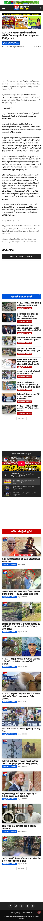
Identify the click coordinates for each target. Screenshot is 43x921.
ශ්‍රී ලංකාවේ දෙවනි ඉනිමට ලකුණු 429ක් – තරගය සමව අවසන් (29, 338)
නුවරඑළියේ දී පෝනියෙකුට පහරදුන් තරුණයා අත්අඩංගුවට (28, 350)
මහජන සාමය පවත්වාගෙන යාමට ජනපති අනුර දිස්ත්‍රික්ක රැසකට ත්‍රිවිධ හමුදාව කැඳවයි (28, 362)
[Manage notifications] (39, 912)
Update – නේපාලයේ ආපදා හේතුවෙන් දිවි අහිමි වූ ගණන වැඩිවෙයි (28, 408)
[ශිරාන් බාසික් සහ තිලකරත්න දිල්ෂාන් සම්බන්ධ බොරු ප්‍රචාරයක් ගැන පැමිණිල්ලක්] (9, 317)
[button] (3, 8)
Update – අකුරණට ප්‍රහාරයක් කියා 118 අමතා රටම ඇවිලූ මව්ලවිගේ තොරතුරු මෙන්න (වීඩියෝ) (21, 696)
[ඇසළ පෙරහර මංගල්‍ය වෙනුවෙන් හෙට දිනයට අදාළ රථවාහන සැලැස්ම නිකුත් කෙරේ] (9, 385)
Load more (21, 418)
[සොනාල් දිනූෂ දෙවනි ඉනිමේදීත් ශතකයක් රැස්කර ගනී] (9, 374)
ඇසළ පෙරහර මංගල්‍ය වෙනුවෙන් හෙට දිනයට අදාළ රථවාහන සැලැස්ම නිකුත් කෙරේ (28, 384)
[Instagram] (16, 906)
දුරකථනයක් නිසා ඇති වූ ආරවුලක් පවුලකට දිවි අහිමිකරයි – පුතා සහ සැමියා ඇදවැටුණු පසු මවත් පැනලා (21, 626)
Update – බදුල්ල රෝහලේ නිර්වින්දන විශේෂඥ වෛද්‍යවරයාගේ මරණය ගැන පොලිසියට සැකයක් (21, 661)
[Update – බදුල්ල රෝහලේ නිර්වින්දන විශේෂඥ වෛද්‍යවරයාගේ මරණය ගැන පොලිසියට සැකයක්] (21, 646)
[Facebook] (10, 906)
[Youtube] (33, 906)
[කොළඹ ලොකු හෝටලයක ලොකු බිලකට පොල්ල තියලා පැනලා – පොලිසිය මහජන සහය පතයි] (21, 579)
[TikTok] (21, 906)
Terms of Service (27, 913)
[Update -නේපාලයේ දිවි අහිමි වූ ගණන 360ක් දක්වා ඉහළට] (9, 306)
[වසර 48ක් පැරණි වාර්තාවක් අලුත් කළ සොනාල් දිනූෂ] (21, 716)
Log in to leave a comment (21, 256)
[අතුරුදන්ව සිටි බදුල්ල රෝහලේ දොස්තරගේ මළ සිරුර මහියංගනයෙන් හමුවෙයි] (21, 846)
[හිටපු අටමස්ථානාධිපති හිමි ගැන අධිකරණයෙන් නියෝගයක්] (21, 546)
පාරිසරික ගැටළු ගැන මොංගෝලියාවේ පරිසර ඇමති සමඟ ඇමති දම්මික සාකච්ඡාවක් (29, 328)
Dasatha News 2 (19, 47)
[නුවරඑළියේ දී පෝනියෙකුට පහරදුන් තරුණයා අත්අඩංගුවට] (9, 352)
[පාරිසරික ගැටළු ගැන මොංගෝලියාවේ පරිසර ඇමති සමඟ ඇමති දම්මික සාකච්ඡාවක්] (9, 329)
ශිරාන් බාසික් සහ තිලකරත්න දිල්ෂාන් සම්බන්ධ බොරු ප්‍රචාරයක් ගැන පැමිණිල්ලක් (27, 316)
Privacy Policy (15, 913)
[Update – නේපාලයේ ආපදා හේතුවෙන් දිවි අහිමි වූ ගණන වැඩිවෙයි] (9, 409)
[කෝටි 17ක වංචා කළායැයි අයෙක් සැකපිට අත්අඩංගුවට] (21, 813)
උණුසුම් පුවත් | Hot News (11, 43)
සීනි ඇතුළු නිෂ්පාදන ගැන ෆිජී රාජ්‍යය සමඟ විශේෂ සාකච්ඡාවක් (28, 396)
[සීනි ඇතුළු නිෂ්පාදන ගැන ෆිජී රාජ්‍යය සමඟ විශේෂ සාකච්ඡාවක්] (9, 397)
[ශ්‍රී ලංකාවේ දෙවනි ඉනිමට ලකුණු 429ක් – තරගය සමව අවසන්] (9, 340)
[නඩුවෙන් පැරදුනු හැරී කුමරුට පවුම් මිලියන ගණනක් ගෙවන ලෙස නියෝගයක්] (21, 781)
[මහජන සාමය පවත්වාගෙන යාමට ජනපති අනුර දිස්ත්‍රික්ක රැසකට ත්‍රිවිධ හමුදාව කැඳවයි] (9, 363)
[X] (27, 906)
